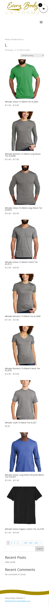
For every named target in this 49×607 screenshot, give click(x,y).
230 (36, 543)
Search (40, 548)
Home (7, 39)
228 (25, 543)
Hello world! (10, 562)
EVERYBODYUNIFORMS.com (17, 601)
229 (30, 543)
